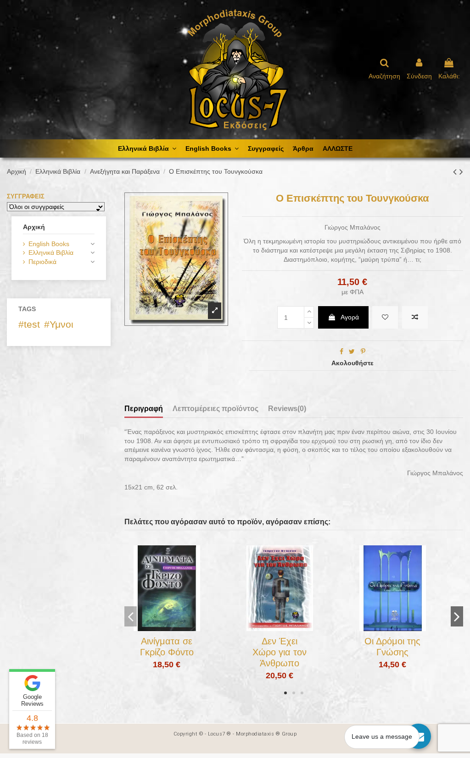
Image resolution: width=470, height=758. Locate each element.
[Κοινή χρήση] (341, 351)
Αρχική (34, 227)
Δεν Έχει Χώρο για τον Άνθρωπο (279, 652)
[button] (285, 693)
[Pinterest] (363, 351)
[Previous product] (456, 171)
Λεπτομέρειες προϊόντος (215, 408)
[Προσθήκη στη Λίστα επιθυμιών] (385, 317)
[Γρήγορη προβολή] (179, 627)
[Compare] (166, 627)
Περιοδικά (42, 261)
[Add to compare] (415, 317)
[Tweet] (352, 351)
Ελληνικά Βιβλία (50, 252)
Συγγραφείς (26, 196)
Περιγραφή (143, 408)
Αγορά (350, 317)
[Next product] (461, 171)
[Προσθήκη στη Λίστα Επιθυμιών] (153, 627)
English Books (48, 243)
